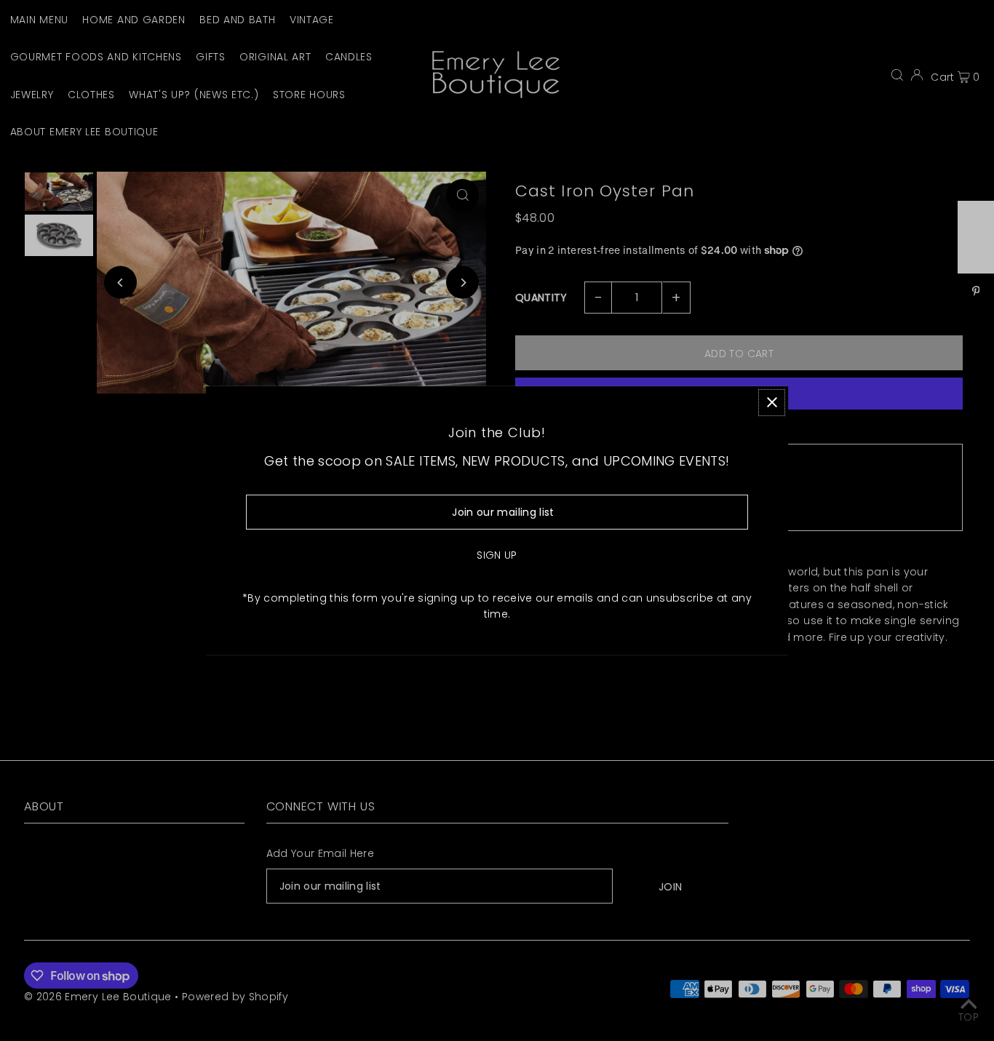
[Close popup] (771, 402)
